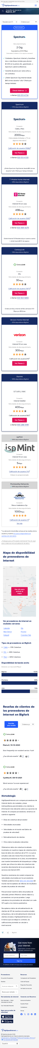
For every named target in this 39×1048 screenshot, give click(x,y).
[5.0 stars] (25, 144)
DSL (5, 652)
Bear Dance (8, 632)
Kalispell (6, 635)
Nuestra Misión (24, 1004)
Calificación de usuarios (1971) (19, 289)
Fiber (5, 657)
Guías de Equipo (24, 981)
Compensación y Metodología (8, 1038)
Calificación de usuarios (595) (19, 218)
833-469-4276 (23, 228)
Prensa (22, 1010)
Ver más (19, 523)
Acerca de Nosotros (25, 1000)
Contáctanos (23, 1007)
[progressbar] (20, 674)
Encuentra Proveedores (7, 978)
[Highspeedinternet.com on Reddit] (32, 1014)
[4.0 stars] (22, 144)
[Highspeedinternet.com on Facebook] (21, 1014)
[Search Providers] (16, 986)
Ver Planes (17, 153)
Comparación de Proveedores (28, 978)
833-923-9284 (23, 298)
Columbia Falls (26, 635)
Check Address (17, 91)
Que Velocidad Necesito (7, 1005)
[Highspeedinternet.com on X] (25, 1014)
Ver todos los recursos (26, 988)
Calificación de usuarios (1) (19, 520)
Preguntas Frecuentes (26, 985)
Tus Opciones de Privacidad (10, 1039)
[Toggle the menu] (36, 5)
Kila (22, 628)
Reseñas (3, 981)
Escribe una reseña (11, 724)
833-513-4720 (22, 157)
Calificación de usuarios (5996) (19, 148)
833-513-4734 (22, 95)
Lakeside (7, 628)
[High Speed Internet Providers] (11, 5)
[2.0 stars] (17, 144)
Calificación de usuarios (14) (19, 471)
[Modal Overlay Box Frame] (19, 953)
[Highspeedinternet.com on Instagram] (28, 1014)
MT (8, 932)
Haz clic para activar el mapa (19, 591)
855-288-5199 (23, 425)
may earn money (7, 1)
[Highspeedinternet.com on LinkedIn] (35, 1014)
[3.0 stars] (19, 144)
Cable (6, 647)
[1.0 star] (14, 144)
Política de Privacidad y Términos (26, 1038)
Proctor (23, 632)
